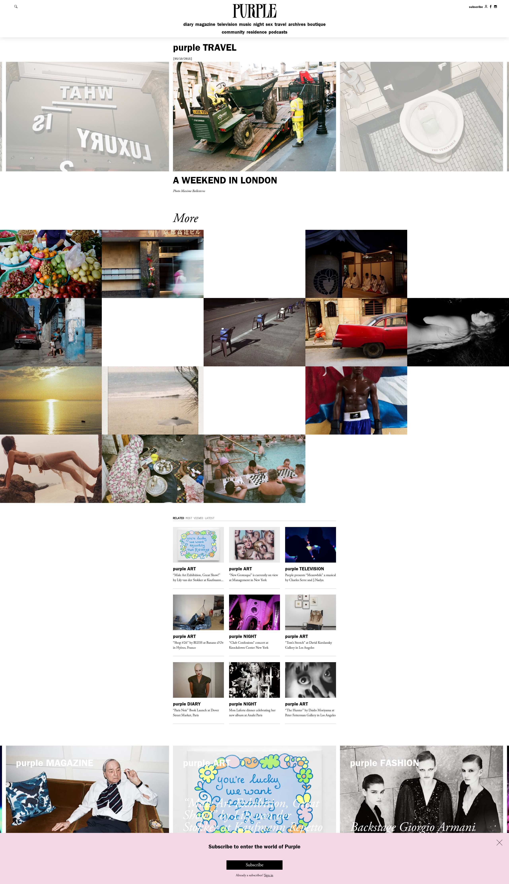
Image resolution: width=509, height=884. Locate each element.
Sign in (268, 875)
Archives (297, 24)
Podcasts (278, 32)
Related (178, 518)
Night (258, 24)
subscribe (476, 6)
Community (233, 32)
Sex (269, 24)
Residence (257, 32)
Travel (280, 24)
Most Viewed (194, 518)
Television (227, 24)
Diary (188, 24)
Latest (209, 518)
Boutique (316, 24)
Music (245, 24)
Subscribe (254, 865)
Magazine (205, 24)
